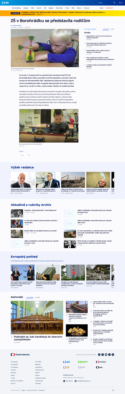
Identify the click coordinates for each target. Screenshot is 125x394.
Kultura (79, 8)
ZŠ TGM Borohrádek (16, 25)
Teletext (13, 370)
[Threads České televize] (112, 354)
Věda (73, 8)
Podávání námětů (40, 378)
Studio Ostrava (39, 370)
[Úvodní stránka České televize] (20, 354)
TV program (14, 362)
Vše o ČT (13, 383)
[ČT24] (5, 3)
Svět (45, 8)
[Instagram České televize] (99, 354)
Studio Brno (38, 367)
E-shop (13, 378)
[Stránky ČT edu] (99, 367)
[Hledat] (114, 2)
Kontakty (38, 383)
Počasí (67, 8)
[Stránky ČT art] (81, 367)
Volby (32, 8)
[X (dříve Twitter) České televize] (109, 354)
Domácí (39, 8)
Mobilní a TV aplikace (17, 381)
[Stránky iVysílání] (101, 362)
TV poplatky (14, 367)
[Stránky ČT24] (66, 362)
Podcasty (86, 8)
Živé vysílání (14, 364)
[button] (48, 126)
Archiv (22, 155)
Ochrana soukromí (32, 390)
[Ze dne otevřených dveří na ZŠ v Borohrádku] (45, 48)
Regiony (51, 8)
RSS (113, 390)
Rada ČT (37, 372)
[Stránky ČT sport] (83, 362)
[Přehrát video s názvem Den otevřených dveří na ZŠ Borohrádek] (49, 126)
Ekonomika (59, 8)
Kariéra (37, 375)
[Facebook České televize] (102, 354)
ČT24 (28, 155)
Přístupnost (42, 390)
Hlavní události (16, 8)
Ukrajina (25, 8)
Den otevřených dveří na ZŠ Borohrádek (29, 144)
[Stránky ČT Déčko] (66, 367)
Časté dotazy (39, 381)
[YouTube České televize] (106, 354)
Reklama (37, 364)
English (23, 390)
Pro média (38, 362)
